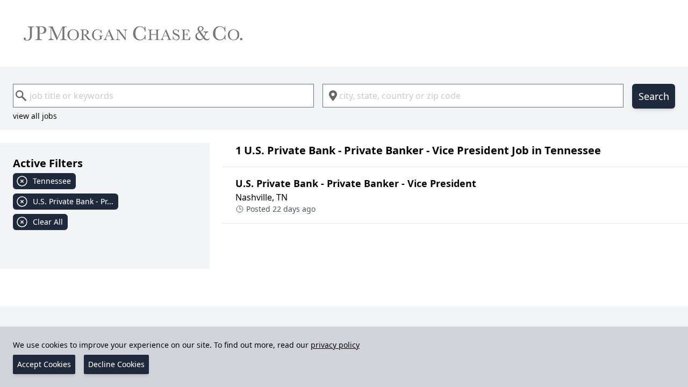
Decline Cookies (116, 364)
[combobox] (163, 96)
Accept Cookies (44, 364)
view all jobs (35, 116)
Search (654, 96)
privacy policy (335, 345)
